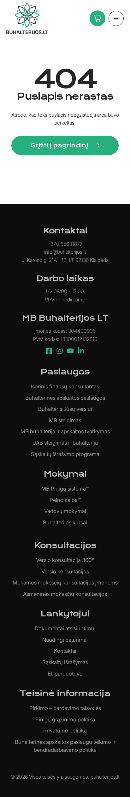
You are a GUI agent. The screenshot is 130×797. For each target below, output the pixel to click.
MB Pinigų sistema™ (65, 488)
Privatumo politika (65, 730)
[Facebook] (48, 350)
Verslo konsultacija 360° (65, 560)
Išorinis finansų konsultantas (65, 386)
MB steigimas (65, 420)
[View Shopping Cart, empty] (95, 18)
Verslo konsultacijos (65, 571)
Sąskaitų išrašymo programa (65, 454)
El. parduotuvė (65, 673)
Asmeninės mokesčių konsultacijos (65, 594)
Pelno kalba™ (65, 500)
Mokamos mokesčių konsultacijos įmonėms (65, 582)
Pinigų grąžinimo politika (65, 719)
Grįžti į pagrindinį (59, 145)
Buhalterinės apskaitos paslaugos (65, 398)
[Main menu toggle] (116, 18)
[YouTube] (70, 350)
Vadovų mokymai (65, 511)
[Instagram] (59, 350)
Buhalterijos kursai (65, 522)
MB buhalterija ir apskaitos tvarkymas (65, 431)
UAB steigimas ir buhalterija (65, 443)
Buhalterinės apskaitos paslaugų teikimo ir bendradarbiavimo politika (65, 746)
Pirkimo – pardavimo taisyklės (65, 708)
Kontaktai (65, 651)
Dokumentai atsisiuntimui (65, 628)
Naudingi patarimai (65, 640)
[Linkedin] (81, 350)
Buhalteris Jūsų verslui (65, 409)
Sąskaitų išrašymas (65, 662)
